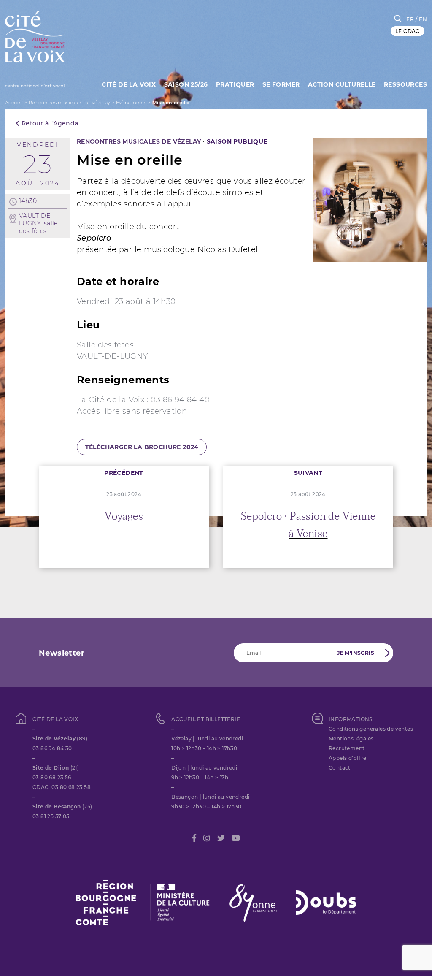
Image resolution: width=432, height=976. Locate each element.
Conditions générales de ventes (371, 729)
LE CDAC (407, 31)
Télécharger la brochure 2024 (142, 447)
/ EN (421, 19)
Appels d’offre (348, 758)
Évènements (131, 103)
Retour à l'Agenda (48, 123)
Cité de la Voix (129, 84)
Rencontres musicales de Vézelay (69, 103)
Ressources (405, 84)
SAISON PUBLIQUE (237, 141)
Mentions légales (351, 738)
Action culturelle (342, 84)
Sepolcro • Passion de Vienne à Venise (308, 525)
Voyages (124, 516)
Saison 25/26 (186, 84)
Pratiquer (235, 84)
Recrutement (346, 748)
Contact (340, 768)
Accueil (14, 103)
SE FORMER (281, 84)
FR (410, 19)
